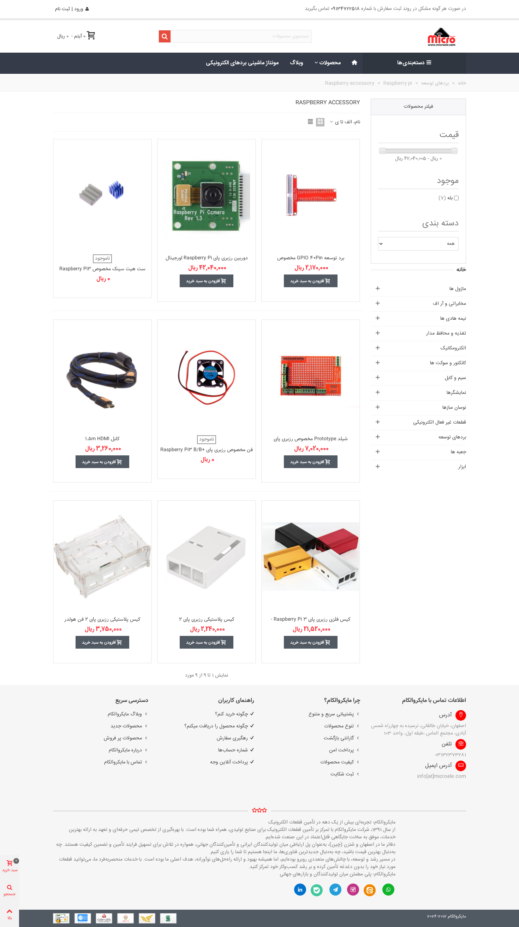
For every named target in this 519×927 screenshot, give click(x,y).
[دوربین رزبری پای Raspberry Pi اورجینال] (206, 195)
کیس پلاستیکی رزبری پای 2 (206, 619)
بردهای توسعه (452, 437)
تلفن (447, 744)
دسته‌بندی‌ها (411, 63)
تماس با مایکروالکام (123, 762)
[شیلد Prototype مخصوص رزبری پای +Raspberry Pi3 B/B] (310, 375)
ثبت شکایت (342, 774)
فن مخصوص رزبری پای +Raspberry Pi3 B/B (206, 450)
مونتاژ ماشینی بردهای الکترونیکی (242, 63)
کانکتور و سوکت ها (448, 363)
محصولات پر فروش (123, 738)
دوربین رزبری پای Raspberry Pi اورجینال (207, 258)
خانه (461, 269)
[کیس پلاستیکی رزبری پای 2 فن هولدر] (102, 556)
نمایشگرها (456, 393)
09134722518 (345, 9)
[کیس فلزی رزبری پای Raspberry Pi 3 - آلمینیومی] (310, 556)
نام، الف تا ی (347, 122)
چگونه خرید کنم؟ (231, 714)
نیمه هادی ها (453, 318)
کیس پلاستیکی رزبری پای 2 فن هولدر (102, 619)
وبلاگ (296, 63)
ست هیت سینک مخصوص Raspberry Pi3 (102, 269)
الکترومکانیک (453, 348)
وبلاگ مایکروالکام (125, 714)
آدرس (445, 715)
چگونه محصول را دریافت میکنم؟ (216, 726)
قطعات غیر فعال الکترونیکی (439, 422)
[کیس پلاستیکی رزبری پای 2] (206, 556)
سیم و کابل (455, 378)
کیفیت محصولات (337, 762)
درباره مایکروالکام (125, 750)
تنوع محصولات (339, 726)
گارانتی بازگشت (339, 738)
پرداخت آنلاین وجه (229, 762)
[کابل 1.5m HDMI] (102, 375)
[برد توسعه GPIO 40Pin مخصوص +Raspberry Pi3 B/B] (310, 195)
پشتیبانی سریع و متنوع (331, 714)
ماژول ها (457, 289)
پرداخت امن (341, 750)
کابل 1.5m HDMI (102, 439)
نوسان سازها (454, 407)
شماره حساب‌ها (233, 750)
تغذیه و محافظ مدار (446, 333)
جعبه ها (458, 452)
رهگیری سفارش (232, 738)
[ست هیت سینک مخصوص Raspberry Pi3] (102, 195)
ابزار (462, 467)
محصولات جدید (126, 726)
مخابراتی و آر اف (449, 304)
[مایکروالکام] (419, 36)
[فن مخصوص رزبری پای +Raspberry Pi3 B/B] (206, 375)
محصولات (330, 63)
